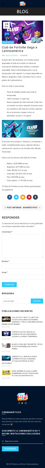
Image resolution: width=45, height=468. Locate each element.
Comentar (24, 55)
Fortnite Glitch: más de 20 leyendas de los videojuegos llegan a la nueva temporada (24, 334)
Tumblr (35, 197)
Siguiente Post (30, 208)
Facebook (9, 197)
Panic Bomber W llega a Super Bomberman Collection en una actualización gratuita (25, 373)
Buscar (36, 301)
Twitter (16, 197)
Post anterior (14, 208)
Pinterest (29, 197)
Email (22, 197)
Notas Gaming (8, 42)
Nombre (6, 261)
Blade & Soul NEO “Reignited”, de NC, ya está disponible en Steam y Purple (27, 346)
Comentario (7, 232)
